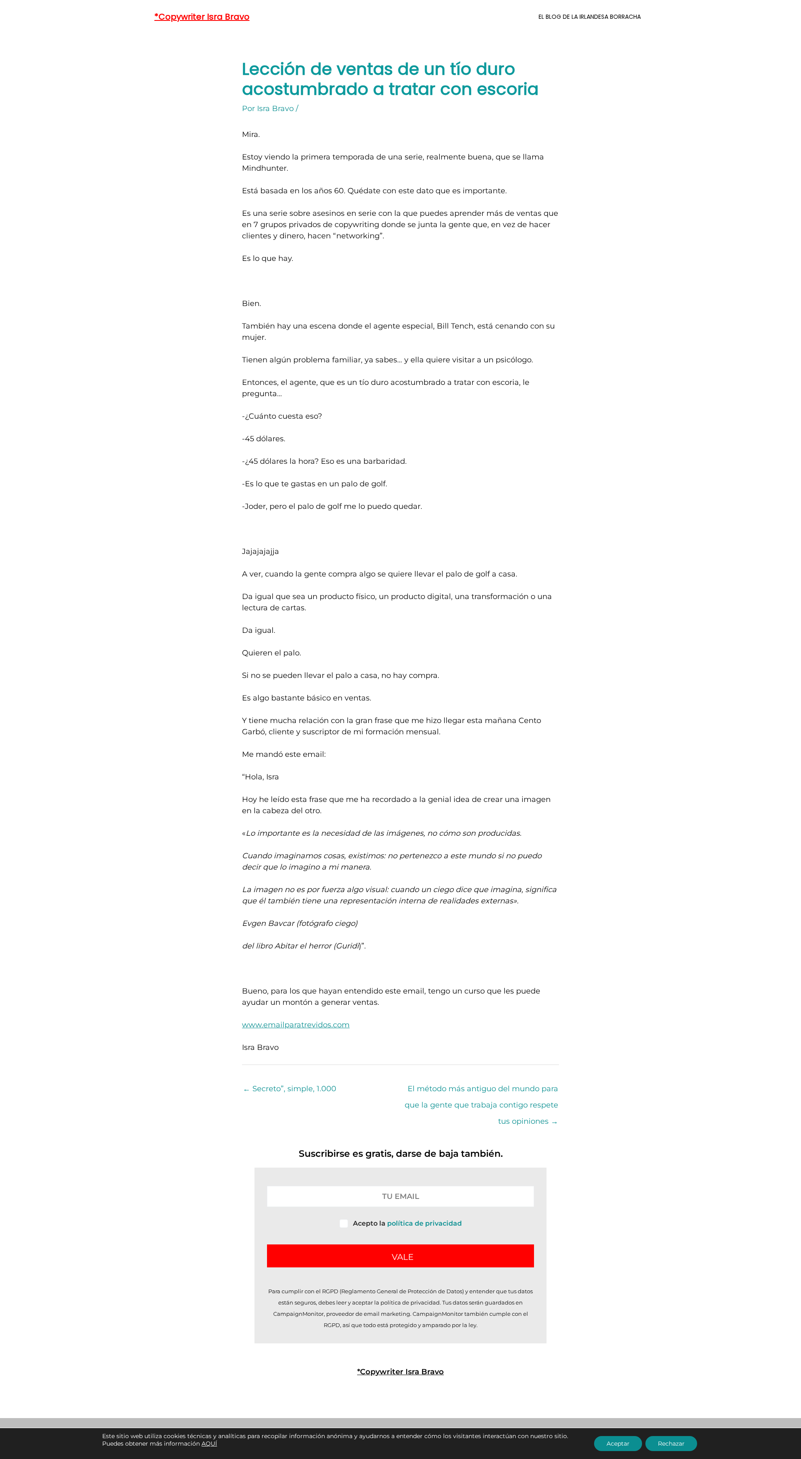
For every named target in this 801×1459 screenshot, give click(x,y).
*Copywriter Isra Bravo (201, 17)
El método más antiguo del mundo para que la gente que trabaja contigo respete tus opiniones (481, 1091)
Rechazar (671, 1443)
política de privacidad (424, 1223)
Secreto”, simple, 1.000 (289, 1088)
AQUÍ (209, 1443)
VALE (402, 1257)
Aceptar (618, 1443)
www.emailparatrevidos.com (296, 1024)
